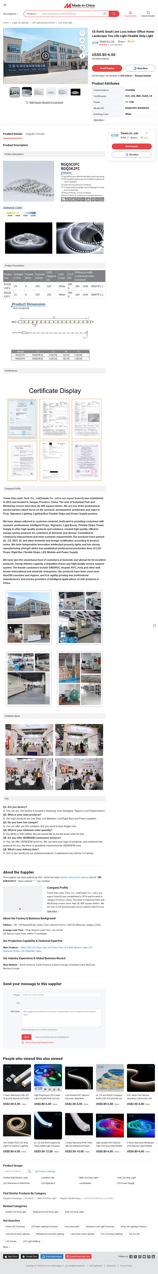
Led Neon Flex (47, 1177)
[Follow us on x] (135, 1256)
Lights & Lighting (20, 22)
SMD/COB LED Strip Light (34, 947)
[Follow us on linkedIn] (153, 1256)
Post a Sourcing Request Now (38, 1042)
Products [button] (31, 13)
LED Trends (11, 1241)
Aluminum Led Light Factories (100, 1226)
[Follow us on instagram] (139, 1256)
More (5, 1246)
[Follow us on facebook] (131, 1256)
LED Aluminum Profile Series (16, 1183)
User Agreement (95, 1265)
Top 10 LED (134, 1233)
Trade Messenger (52, 1256)
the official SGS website (76, 877)
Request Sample (143, 75)
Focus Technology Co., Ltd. (57, 1265)
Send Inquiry (107, 68)
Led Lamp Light (71, 1226)
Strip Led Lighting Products (134, 1226)
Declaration (111, 1265)
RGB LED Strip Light (74, 1211)
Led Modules (85, 1183)
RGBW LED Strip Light (16, 1211)
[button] (4, 5)
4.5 (125, 137)
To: (18, 1003)
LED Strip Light (65, 22)
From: (17, 994)
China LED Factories (15, 1226)
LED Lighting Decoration (43, 22)
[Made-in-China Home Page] (79, 5)
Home (6, 22)
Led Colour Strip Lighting (82, 1233)
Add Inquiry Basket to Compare (46, 102)
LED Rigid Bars (48, 1183)
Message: (15, 1011)
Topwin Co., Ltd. (107, 41)
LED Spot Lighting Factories (44, 1226)
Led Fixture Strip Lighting (17, 1233)
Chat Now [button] (142, 68)
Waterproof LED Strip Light (45, 1211)
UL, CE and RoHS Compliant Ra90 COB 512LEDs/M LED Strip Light (109, 1098)
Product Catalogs (46, 1171)
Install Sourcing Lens (80, 1256)
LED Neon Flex (55, 947)
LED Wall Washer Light (75, 947)
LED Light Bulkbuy (31, 1241)
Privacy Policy (126, 1265)
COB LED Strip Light (126, 1177)
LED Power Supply (125, 1183)
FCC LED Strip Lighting (111, 1233)
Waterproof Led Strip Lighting (50, 1233)
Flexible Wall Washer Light (15, 1177)
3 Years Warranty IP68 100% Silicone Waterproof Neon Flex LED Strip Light (78, 1146)
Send (26, 1037)
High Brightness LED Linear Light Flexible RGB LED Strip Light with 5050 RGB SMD (47, 1098)
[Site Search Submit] (114, 14)
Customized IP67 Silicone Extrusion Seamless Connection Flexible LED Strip (79, 1098)
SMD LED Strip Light (88, 1177)
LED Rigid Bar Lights (31, 950)
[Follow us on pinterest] (148, 1256)
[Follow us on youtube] (144, 1256)
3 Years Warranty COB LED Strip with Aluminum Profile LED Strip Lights (16, 1098)
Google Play (29, 1256)
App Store (11, 1256)
